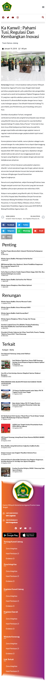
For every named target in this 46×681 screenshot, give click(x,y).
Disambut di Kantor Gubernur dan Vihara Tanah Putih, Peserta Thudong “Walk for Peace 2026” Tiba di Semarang (22, 333)
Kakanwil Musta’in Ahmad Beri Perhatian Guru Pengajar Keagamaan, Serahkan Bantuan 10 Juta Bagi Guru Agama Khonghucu (22, 460)
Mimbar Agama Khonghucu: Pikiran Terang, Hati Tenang (18, 319)
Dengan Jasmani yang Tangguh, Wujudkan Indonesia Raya (18, 453)
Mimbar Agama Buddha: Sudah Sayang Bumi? (14, 313)
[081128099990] (4, 513)
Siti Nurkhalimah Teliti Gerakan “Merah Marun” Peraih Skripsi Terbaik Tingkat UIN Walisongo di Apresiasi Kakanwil (22, 417)
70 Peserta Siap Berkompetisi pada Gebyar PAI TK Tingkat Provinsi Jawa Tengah (27, 391)
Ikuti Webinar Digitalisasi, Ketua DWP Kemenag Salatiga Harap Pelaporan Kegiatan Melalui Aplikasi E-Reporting (28, 362)
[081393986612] (4, 520)
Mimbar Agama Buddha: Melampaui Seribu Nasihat (16, 258)
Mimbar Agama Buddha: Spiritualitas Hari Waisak (16, 279)
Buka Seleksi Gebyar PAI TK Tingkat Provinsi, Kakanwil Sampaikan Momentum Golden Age (26, 404)
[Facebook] (3, 17)
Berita (12, 350)
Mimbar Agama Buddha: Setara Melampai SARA (15, 307)
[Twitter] (8, 17)
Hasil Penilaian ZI (12, 554)
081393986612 (12, 520)
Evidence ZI (10, 559)
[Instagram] (18, 17)
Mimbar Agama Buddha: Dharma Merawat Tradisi (16, 301)
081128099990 (12, 513)
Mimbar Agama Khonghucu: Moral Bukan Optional (16, 285)
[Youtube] (13, 17)
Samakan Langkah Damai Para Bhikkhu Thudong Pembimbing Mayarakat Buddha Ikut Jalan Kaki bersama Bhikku (20, 325)
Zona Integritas (11, 549)
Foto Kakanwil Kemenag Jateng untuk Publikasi (15, 353)
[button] (43, 7)
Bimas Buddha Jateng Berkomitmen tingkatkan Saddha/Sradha (20, 446)
